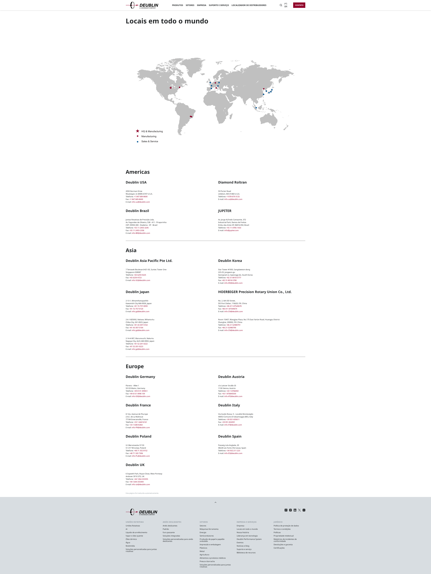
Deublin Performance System (249, 539)
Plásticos (203, 548)
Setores (190, 5)
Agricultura (204, 555)
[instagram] (290, 512)
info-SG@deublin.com (141, 280)
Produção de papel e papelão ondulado (212, 540)
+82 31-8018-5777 (233, 277)
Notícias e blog (243, 546)
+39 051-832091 (228, 422)
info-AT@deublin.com (233, 396)
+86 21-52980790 (229, 327)
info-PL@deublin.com (141, 456)
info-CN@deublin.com (233, 311)
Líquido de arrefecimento (136, 532)
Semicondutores (207, 536)
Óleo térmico (131, 539)
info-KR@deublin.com (233, 283)
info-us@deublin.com (141, 202)
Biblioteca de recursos (246, 553)
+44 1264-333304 (136, 482)
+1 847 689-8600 (140, 196)
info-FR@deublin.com (141, 427)
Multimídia (130, 546)
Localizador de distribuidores (249, 5)
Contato (299, 5)
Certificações (279, 548)
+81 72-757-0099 (141, 306)
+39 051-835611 (233, 419)
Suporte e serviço (219, 5)
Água (128, 542)
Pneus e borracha (207, 561)
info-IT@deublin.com (233, 425)
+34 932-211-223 (233, 450)
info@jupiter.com (231, 230)
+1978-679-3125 (233, 196)
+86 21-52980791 (233, 325)
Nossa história (243, 532)
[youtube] (304, 512)
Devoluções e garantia (283, 545)
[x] (299, 512)
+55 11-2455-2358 (136, 230)
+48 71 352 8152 (140, 450)
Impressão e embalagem (210, 545)
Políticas (277, 532)
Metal (202, 551)
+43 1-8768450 (232, 391)
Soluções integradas (171, 536)
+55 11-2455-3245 (141, 227)
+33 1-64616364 (136, 425)
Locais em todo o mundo (247, 529)
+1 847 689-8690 (136, 199)
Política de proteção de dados (286, 526)
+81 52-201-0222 (141, 343)
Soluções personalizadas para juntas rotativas (141, 550)
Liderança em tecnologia (247, 536)
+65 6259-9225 (140, 275)
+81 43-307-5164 (136, 327)
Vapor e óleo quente (134, 536)
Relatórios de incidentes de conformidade (285, 540)
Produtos (177, 5)
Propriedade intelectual (284, 536)
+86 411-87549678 (234, 306)
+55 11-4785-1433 (233, 227)
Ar (127, 529)
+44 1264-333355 (141, 479)
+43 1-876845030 (229, 393)
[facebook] (286, 512)
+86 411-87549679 (229, 309)
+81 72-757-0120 (136, 309)
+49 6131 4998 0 (140, 391)
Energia (203, 532)
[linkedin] (295, 512)
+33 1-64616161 (140, 422)
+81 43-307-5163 (141, 325)
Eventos (240, 542)
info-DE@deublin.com (141, 396)
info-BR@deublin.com (141, 233)
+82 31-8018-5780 (229, 280)
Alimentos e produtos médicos (213, 558)
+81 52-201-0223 (136, 346)
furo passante (169, 532)
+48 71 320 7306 (136, 453)
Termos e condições (282, 529)
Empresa (201, 5)
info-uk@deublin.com (141, 484)
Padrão (166, 529)
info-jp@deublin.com (140, 311)
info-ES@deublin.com (233, 453)
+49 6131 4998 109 (137, 393)
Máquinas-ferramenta (209, 529)
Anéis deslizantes (170, 526)
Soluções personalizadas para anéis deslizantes (178, 540)
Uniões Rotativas (133, 526)
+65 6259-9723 (135, 277)
